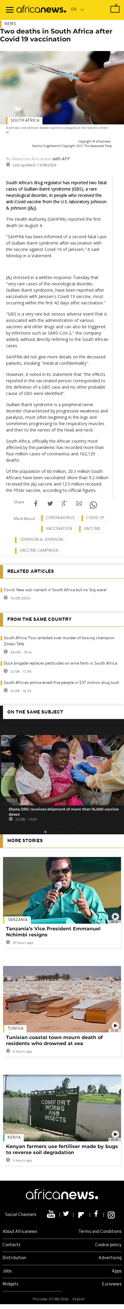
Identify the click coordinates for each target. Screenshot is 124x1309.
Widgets (10, 1284)
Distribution (14, 1258)
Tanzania (18, 920)
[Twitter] (66, 1215)
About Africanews (19, 1232)
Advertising (110, 1258)
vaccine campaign (39, 550)
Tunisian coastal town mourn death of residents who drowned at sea (54, 1040)
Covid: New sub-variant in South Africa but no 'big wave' (55, 590)
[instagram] (111, 1215)
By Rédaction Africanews (29, 159)
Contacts (11, 1245)
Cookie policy (108, 1245)
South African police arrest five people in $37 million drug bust (61, 683)
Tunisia (15, 1028)
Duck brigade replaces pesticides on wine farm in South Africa (60, 663)
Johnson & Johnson (41, 539)
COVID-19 (95, 518)
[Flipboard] (81, 1215)
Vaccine (92, 529)
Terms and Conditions (100, 1232)
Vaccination (59, 529)
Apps (117, 1271)
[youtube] (51, 1215)
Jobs (7, 1271)
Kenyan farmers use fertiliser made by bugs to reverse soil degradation (62, 1149)
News (10, 24)
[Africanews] (41, 10)
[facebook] (97, 1215)
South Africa (25, 120)
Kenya (14, 1137)
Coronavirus (60, 518)
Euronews (112, 1284)
